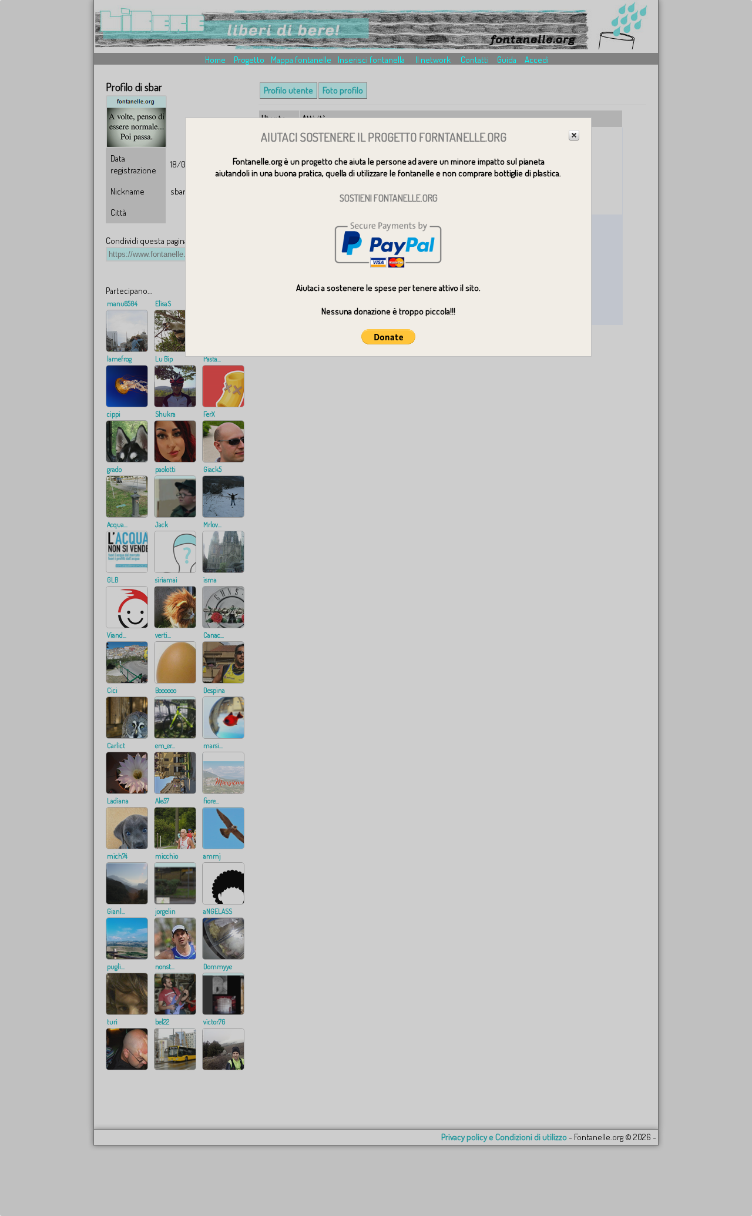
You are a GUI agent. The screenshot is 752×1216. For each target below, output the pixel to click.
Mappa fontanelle (301, 59)
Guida (506, 59)
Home (215, 59)
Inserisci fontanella (371, 59)
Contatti (475, 59)
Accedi (537, 59)
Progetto (249, 59)
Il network (433, 59)
